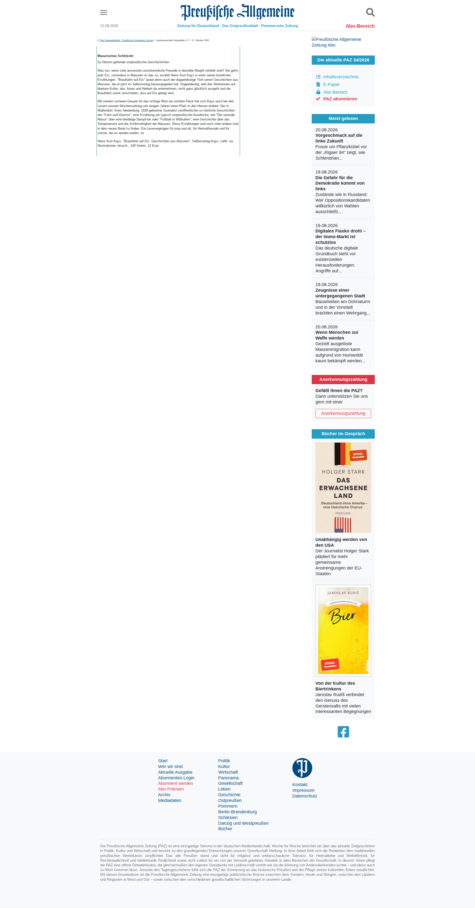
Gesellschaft (230, 783)
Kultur (224, 766)
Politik (224, 760)
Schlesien (228, 817)
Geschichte (229, 794)
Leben (224, 789)
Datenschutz (304, 796)
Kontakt (300, 784)
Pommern (228, 806)
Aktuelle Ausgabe (175, 772)
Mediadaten (169, 800)
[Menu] (104, 12)
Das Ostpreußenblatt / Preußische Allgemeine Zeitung (126, 40)
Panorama (228, 777)
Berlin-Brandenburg (237, 811)
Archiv (164, 794)
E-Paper (330, 84)
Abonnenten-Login (176, 777)
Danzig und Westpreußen (243, 823)
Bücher (225, 828)
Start (162, 760)
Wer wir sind (170, 766)
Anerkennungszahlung (343, 413)
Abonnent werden (175, 783)
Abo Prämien (171, 789)
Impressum (303, 790)
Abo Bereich (334, 92)
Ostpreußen (230, 800)
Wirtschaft (228, 772)
